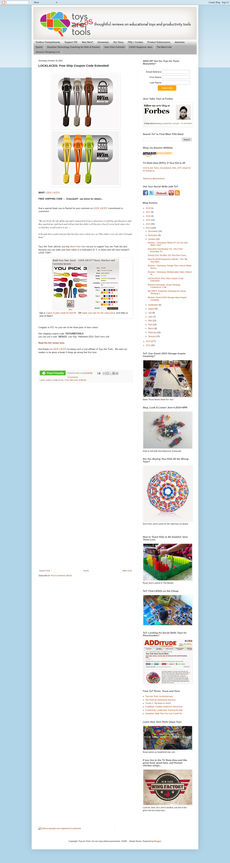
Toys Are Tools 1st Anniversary (159, 696)
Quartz (39, 47)
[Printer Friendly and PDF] (53, 373)
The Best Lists (164, 47)
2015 (148, 220)
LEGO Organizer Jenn (140, 47)
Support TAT (70, 42)
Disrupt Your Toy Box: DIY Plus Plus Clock (167, 255)
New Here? (87, 42)
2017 (148, 212)
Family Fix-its (58, 380)
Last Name (156, 82)
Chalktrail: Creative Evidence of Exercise (164, 706)
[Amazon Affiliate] (167, 153)
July (150, 313)
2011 (148, 345)
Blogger (157, 841)
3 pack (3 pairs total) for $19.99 (60, 313)
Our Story (118, 42)
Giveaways (103, 42)
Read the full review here (51, 343)
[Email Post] (98, 373)
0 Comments (73, 377)
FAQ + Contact (135, 42)
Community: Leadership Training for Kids (164, 710)
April (150, 324)
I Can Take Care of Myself (75, 380)
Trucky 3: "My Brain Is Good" (158, 703)
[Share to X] (110, 373)
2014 (148, 224)
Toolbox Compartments (48, 42)
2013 (148, 228)
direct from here (78, 246)
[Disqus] (85, 432)
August (151, 309)
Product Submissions (158, 42)
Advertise (180, 42)
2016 (148, 216)
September (153, 305)
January (152, 336)
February (152, 332)
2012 (148, 341)
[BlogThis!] (107, 373)
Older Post (127, 571)
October (152, 239)
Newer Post (44, 571)
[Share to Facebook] (114, 373)
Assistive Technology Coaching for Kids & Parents (73, 47)
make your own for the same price (98, 313)
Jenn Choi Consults (114, 47)
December (153, 231)
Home (86, 571)
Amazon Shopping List (48, 52)
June (150, 317)
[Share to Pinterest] (117, 373)
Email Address (154, 71)
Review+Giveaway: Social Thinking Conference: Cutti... (164, 286)
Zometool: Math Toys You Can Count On (163, 713)
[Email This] (104, 373)
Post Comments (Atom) (61, 575)
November (153, 235)
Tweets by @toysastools (154, 178)
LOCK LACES (53, 192)
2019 (148, 208)
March (151, 328)
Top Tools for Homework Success (160, 700)
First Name (156, 77)
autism (49, 380)
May (150, 320)
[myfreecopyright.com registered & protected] (59, 828)
